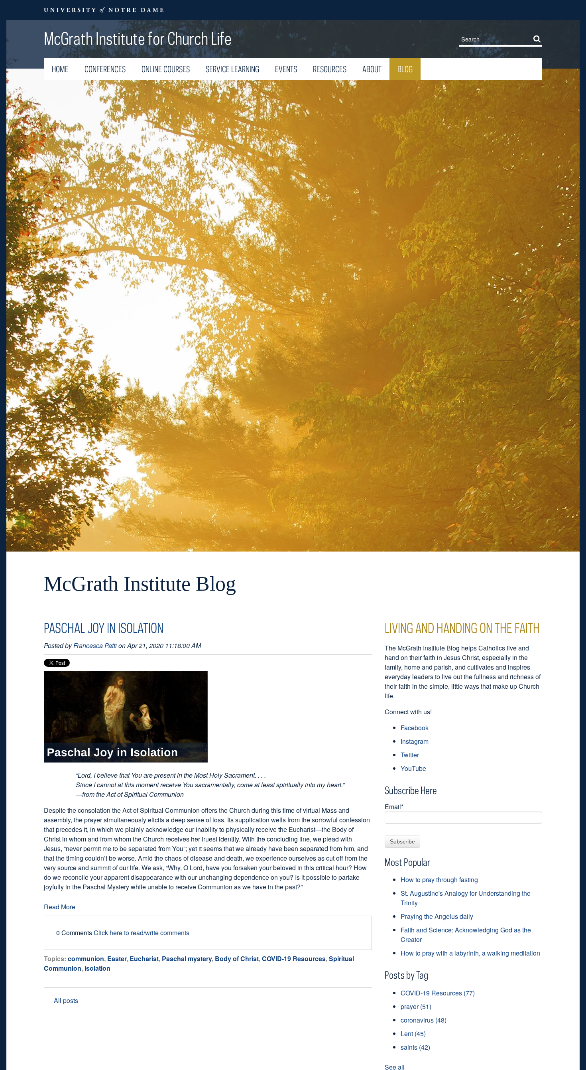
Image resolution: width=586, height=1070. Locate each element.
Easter (116, 958)
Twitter (410, 754)
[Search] (538, 38)
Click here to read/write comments (141, 932)
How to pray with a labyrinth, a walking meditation (470, 953)
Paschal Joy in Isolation (103, 628)
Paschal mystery (187, 958)
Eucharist (144, 958)
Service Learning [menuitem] (232, 69)
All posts (66, 1000)
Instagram (415, 741)
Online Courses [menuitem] (166, 69)
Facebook (415, 727)
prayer (416, 1006)
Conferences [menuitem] (105, 69)
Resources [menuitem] (329, 69)
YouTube (413, 768)
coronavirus (423, 1020)
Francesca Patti (95, 645)
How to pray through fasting (439, 879)
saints (415, 1047)
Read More (59, 906)
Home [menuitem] (60, 69)
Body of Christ (237, 958)
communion (86, 958)
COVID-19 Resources (294, 958)
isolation (97, 968)
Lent (413, 1033)
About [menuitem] (371, 69)
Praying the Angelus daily (437, 916)
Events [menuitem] (286, 69)
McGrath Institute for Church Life (138, 38)
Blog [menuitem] (405, 69)
